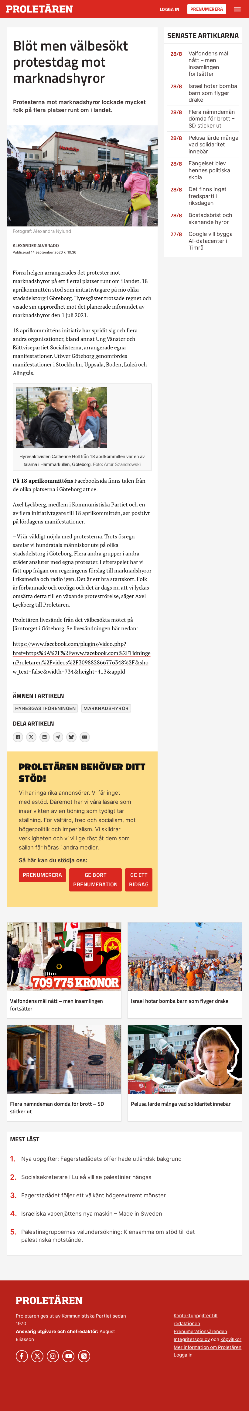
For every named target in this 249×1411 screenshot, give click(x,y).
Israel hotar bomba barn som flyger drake (213, 93)
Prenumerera (206, 8)
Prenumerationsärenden (200, 1331)
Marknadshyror (106, 708)
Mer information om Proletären (207, 1347)
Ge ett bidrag (138, 879)
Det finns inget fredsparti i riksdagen (208, 196)
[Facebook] (18, 737)
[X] (31, 737)
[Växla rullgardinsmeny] (237, 9)
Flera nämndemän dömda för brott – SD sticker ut (212, 119)
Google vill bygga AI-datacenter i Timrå (211, 241)
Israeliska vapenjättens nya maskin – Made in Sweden (91, 1213)
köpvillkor (230, 1339)
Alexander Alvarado (36, 245)
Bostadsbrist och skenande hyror (210, 218)
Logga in (169, 9)
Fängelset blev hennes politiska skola (209, 170)
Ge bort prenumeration (95, 879)
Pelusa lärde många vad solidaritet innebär (213, 145)
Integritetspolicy (192, 1339)
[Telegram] (58, 737)
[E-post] (85, 737)
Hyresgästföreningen (45, 708)
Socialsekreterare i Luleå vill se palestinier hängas (86, 1177)
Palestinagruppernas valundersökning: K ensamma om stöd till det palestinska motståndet (108, 1235)
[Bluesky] (71, 737)
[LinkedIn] (44, 737)
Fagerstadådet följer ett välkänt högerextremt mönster (93, 1195)
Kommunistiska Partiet (86, 1316)
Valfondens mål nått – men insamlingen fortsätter (208, 63)
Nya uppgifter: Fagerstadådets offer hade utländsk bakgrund (101, 1158)
